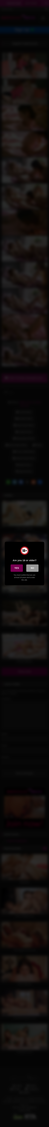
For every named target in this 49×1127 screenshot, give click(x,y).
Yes (16, 568)
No (32, 568)
